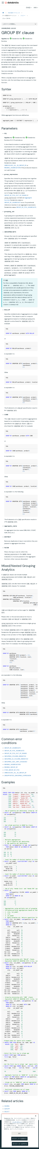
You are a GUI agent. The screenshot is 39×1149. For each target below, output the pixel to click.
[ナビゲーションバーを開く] (2, 2)
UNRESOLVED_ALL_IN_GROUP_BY (15, 165)
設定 (19, 1133)
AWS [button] (35, 8)
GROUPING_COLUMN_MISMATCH (15, 756)
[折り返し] (32, 95)
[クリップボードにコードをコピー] (35, 95)
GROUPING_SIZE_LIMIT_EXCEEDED (15, 762)
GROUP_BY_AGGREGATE (12, 202)
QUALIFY (7, 1109)
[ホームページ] (3, 12)
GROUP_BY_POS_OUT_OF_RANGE (15, 195)
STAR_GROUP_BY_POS (11, 770)
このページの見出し (9, 24)
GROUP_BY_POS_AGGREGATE (26, 207)
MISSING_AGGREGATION (12, 168)
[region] (20, 1131)
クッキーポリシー (17, 1122)
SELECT (6, 1112)
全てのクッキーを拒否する (19, 1138)
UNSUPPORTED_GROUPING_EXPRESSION (17, 775)
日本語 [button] (28, 8)
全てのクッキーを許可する (20, 1144)
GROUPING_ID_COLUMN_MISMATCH (16, 759)
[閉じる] (36, 1116)
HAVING (6, 1106)
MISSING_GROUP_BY (11, 767)
